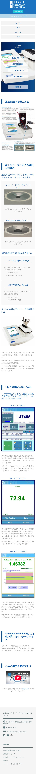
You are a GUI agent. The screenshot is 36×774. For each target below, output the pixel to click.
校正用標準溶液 (18, 64)
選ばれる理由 (18, 76)
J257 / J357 (18, 32)
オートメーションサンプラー (13, 764)
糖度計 (5, 760)
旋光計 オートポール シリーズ (13, 757)
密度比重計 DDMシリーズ (12, 750)
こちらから (26, 689)
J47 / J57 (18, 23)
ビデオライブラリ (18, 70)
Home (11, 16)
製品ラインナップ (18, 58)
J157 (18, 28)
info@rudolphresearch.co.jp (16, 732)
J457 (18, 37)
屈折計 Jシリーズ (18, 16)
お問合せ (18, 87)
